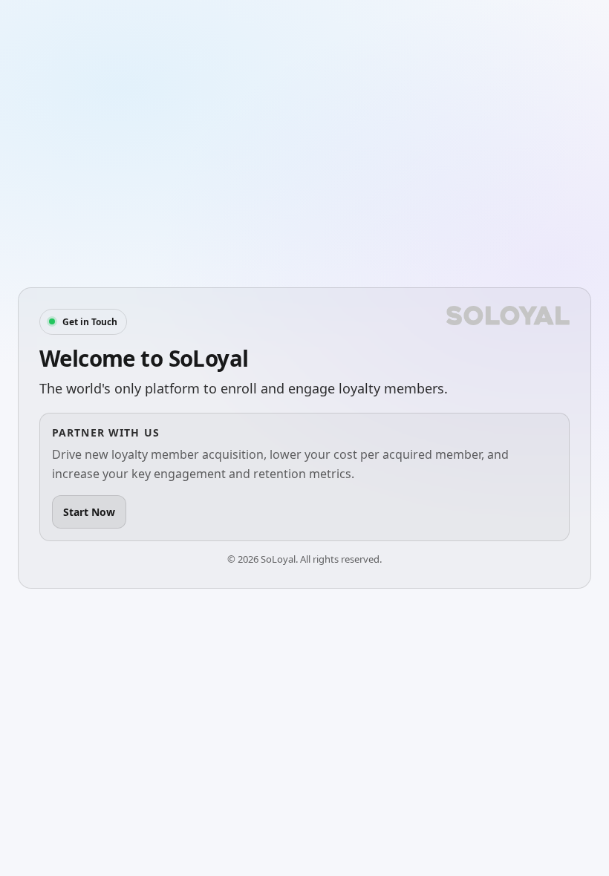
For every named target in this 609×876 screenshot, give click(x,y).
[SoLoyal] (508, 315)
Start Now (89, 512)
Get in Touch (89, 322)
